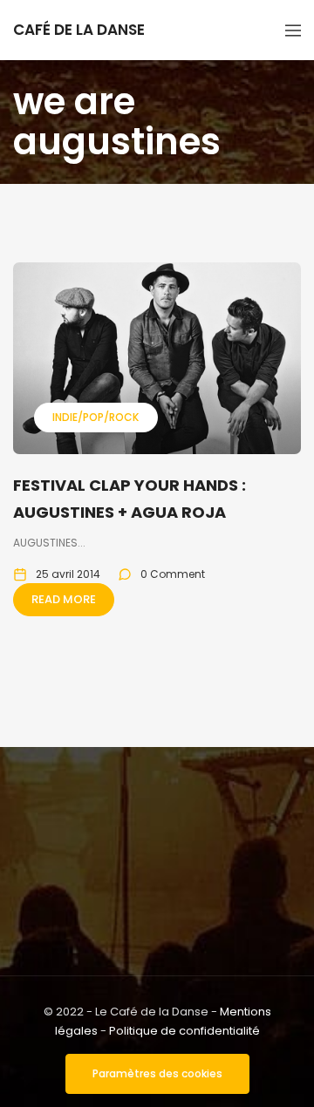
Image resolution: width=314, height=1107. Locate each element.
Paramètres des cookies (157, 1073)
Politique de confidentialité (184, 1030)
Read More (63, 599)
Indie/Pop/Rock (95, 417)
